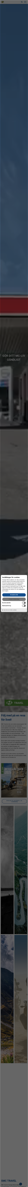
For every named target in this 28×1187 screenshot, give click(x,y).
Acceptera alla (14, 594)
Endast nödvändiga (14, 599)
